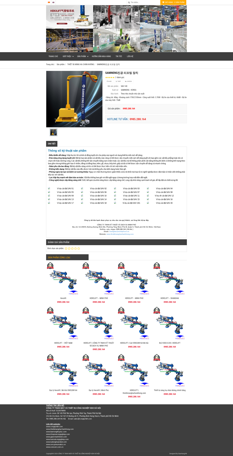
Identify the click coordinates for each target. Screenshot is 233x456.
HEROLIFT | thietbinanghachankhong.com (134, 391)
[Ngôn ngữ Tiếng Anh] (53, 2)
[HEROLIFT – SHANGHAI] (170, 295)
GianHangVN (182, 454)
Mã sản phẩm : (113, 86)
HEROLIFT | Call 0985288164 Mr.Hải (134, 343)
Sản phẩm (81, 56)
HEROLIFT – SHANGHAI (170, 298)
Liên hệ (130, 56)
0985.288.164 (138, 119)
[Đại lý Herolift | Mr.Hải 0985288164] (63, 387)
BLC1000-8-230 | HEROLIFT (169, 343)
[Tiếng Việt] (49, 2)
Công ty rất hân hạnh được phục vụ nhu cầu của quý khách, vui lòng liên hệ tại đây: (116, 220)
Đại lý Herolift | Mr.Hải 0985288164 (63, 390)
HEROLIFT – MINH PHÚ (99, 298)
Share (110, 81)
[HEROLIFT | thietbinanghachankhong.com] (134, 387)
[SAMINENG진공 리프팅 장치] (74, 99)
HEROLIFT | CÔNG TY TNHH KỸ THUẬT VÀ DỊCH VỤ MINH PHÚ (98, 344)
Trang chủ (53, 56)
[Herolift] (63, 295)
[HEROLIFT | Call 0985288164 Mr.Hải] (134, 340)
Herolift (63, 298)
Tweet (119, 81)
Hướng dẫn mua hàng (101, 56)
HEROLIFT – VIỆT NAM (63, 343)
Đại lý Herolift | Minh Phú (99, 390)
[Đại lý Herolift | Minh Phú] (99, 387)
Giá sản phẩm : (114, 108)
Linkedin (129, 81)
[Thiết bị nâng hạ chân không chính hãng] (170, 387)
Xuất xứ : (115, 90)
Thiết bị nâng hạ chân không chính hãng (170, 390)
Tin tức (119, 56)
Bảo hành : (115, 94)
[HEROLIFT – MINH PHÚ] (99, 295)
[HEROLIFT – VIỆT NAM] (63, 340)
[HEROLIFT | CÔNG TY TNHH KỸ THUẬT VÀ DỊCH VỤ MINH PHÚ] (99, 340)
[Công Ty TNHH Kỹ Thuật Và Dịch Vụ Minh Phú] (116, 51)
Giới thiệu (67, 56)
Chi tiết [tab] (52, 143)
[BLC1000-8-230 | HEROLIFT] (170, 340)
